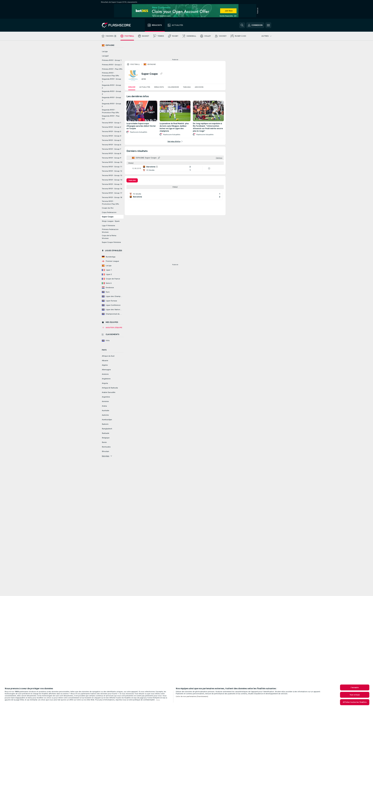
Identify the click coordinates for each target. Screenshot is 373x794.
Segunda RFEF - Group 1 (111, 80)
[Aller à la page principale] (118, 25)
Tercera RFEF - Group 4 (111, 136)
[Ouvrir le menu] (268, 25)
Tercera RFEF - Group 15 (112, 184)
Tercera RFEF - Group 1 (111, 122)
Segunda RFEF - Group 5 (111, 105)
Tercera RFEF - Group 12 (112, 171)
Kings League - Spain (111, 221)
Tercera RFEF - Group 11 (112, 166)
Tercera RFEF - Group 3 (111, 131)
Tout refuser (355, 695)
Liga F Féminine (108, 225)
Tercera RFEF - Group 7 (111, 149)
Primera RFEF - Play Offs (112, 69)
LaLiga (105, 51)
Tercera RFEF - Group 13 (112, 175)
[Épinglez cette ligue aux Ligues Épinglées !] (161, 73)
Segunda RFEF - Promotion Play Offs (110, 111)
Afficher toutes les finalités (354, 702)
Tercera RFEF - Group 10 (112, 162)
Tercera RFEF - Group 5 (111, 140)
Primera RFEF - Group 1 (111, 60)
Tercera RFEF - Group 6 (111, 144)
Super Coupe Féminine (111, 242)
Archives (199, 87)
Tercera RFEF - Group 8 (111, 153)
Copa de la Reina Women (109, 236)
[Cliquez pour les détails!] (175, 168)
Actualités (144, 87)
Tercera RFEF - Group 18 (112, 197)
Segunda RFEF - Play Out (110, 117)
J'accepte (355, 687)
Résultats (159, 87)
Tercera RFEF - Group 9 (111, 158)
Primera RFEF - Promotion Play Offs (110, 74)
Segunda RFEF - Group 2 (111, 86)
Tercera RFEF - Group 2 (111, 127)
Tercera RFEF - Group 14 (112, 180)
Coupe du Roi (107, 208)
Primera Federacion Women (110, 230)
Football (135, 64)
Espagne (151, 64)
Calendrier (173, 87)
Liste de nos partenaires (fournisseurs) (192, 696)
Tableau (187, 87)
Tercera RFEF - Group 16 (112, 188)
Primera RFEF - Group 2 (111, 64)
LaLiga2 (105, 56)
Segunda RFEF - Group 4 (111, 98)
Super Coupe (107, 217)
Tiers (158, 700)
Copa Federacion (109, 212)
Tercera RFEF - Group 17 (112, 193)
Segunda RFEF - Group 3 (111, 92)
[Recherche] (242, 25)
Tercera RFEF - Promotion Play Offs (110, 202)
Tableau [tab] (132, 180)
